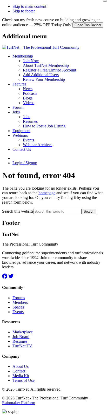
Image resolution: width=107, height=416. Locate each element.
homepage (46, 193)
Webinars (20, 135)
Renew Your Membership (44, 79)
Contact (18, 371)
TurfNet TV (22, 346)
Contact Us (21, 149)
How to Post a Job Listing (44, 126)
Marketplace (22, 332)
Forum (17, 107)
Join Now (31, 61)
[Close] (105, 1)
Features (19, 84)
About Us (20, 366)
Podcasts (30, 93)
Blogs (27, 98)
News (27, 89)
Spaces (18, 307)
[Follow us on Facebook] (5, 277)
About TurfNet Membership (46, 65)
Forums (18, 298)
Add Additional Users (41, 75)
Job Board (20, 336)
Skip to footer (23, 11)
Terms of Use (23, 380)
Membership (22, 56)
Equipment (21, 130)
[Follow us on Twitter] (11, 277)
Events (28, 140)
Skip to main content (29, 6)
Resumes (30, 121)
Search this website (18, 211)
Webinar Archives (37, 144)
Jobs (16, 112)
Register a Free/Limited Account (49, 70)
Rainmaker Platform (18, 402)
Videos (28, 103)
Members (20, 302)
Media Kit (20, 376)
